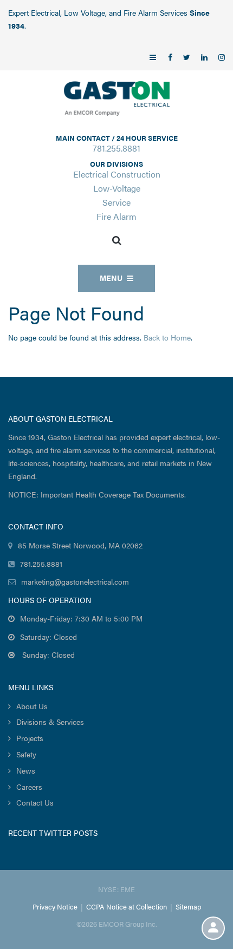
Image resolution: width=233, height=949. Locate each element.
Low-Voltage (116, 188)
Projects (29, 737)
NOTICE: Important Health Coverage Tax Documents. (97, 494)
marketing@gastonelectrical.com (75, 581)
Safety (26, 754)
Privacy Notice (55, 906)
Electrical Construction (116, 174)
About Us (32, 706)
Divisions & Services (50, 721)
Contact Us (35, 802)
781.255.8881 (116, 148)
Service (116, 202)
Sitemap (188, 906)
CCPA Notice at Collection (126, 906)
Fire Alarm (116, 216)
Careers (29, 786)
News (25, 770)
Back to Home (167, 337)
